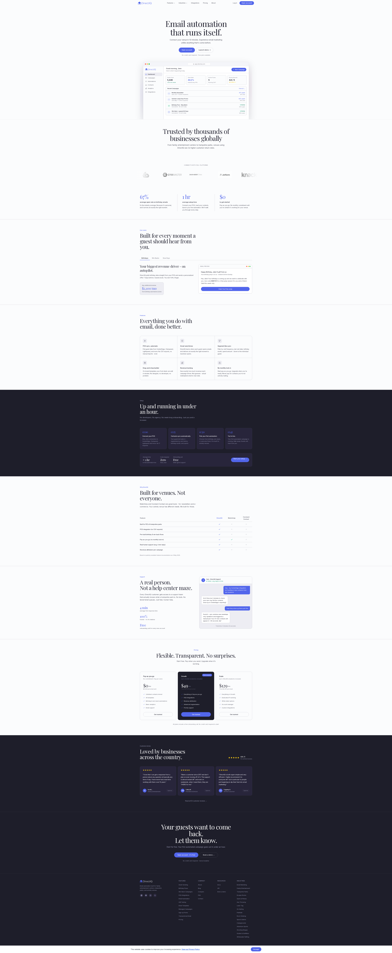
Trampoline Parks (242, 892)
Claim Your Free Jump (225, 289)
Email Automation (184, 898)
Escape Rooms (241, 895)
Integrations (195, 3)
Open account (247, 3)
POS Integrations (184, 895)
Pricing (205, 3)
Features (170, 3)
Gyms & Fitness (242, 898)
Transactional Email (185, 916)
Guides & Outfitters (243, 933)
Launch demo (204, 50)
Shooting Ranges (242, 930)
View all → (242, 88)
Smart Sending (183, 885)
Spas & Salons (241, 919)
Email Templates (184, 905)
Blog (199, 888)
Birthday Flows (183, 888)
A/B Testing (182, 902)
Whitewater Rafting (243, 937)
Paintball (239, 912)
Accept (256, 949)
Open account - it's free (186, 855)
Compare (201, 892)
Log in (235, 3)
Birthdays (144, 258)
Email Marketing (242, 885)
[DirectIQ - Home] (144, 3)
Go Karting (240, 909)
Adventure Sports (242, 926)
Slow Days (166, 258)
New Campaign (240, 69)
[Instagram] (150, 895)
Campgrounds (241, 923)
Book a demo (221, 892)
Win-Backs (155, 258)
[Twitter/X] (155, 895)
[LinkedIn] (141, 895)
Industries (182, 3)
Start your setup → (240, 459)
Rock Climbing (241, 916)
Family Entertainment (243, 888)
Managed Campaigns (185, 909)
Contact (200, 898)
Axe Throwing (241, 902)
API (218, 888)
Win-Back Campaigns (186, 892)
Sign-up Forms (183, 912)
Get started (158, 714)
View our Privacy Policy (191, 949)
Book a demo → (209, 855)
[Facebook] (146, 895)
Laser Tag (240, 905)
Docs (219, 885)
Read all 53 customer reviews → (196, 801)
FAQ (199, 895)
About (213, 3)
